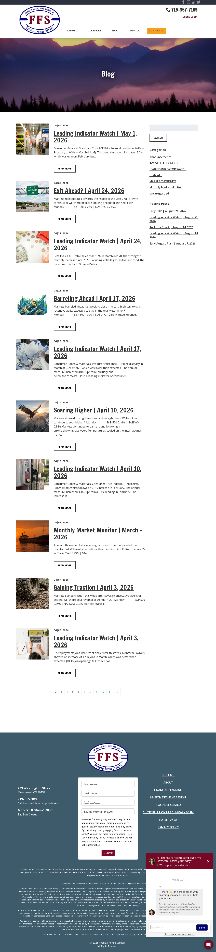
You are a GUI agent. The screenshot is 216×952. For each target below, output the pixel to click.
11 (110, 691)
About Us (73, 30)
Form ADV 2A (168, 820)
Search (158, 137)
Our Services (95, 30)
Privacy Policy (168, 827)
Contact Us (156, 30)
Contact (168, 775)
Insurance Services (168, 805)
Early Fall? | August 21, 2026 (168, 211)
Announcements (160, 157)
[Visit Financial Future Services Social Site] (183, 2)
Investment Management (168, 797)
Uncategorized (159, 193)
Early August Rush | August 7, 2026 (172, 243)
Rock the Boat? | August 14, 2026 (171, 227)
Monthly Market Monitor (166, 187)
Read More (65, 168)
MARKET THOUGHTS (163, 181)
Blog (115, 30)
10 (102, 691)
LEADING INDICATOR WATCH (168, 169)
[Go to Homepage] (38, 20)
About (168, 782)
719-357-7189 (184, 10)
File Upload (134, 30)
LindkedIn (156, 175)
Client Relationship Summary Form (168, 812)
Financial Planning (168, 790)
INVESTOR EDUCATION (164, 163)
